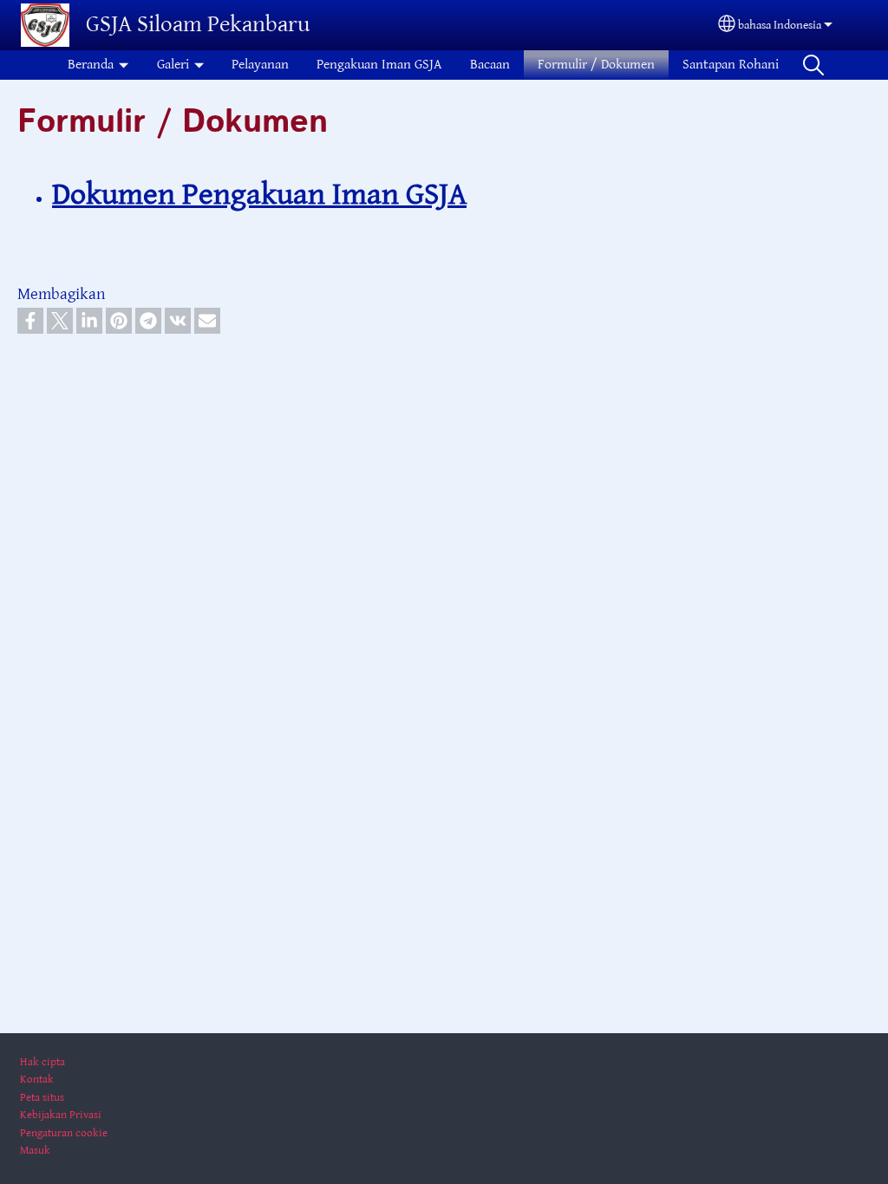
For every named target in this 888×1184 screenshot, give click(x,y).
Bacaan (490, 64)
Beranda (91, 64)
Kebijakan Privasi (60, 1115)
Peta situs (42, 1097)
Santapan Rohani (730, 64)
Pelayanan (260, 64)
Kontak (37, 1079)
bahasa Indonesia (779, 25)
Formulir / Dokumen (596, 64)
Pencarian (813, 65)
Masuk (35, 1150)
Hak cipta (42, 1062)
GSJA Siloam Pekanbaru (198, 24)
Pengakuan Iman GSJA (379, 64)
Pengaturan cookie (64, 1133)
